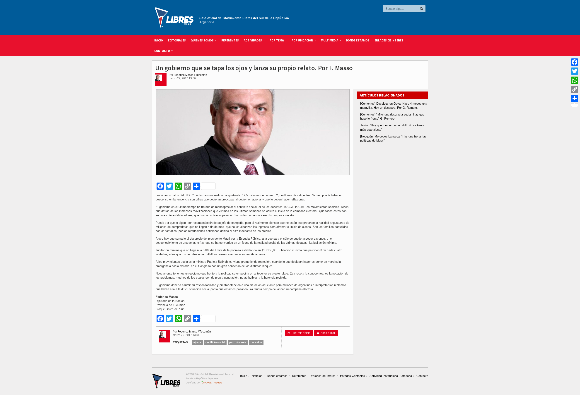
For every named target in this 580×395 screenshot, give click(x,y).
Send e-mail (326, 333)
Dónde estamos (358, 40)
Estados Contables (352, 376)
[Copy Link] (574, 89)
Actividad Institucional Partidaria (391, 376)
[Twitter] (574, 71)
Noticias (257, 376)
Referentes (230, 40)
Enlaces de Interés (389, 40)
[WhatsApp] (574, 80)
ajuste (197, 342)
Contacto (422, 376)
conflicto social (215, 342)
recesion (256, 342)
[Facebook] (574, 62)
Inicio (158, 40)
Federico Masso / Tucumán (190, 75)
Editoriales (177, 40)
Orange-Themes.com (211, 383)
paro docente (237, 342)
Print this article (299, 333)
